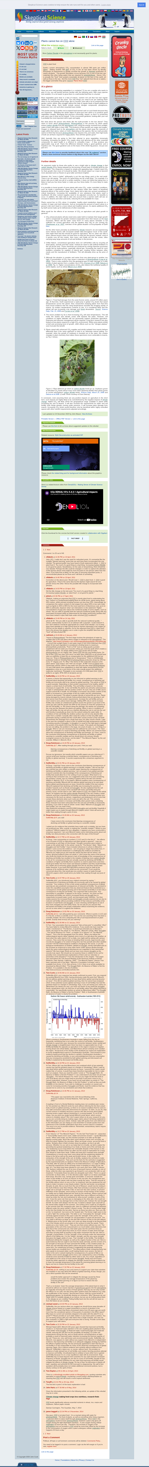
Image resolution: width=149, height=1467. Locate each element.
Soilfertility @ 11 (52, 914)
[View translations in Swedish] (128, 11)
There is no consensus (26, 71)
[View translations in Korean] (91, 11)
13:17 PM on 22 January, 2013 (68, 1131)
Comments (64, 31)
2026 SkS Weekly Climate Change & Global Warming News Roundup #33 (28, 150)
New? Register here (31, 126)
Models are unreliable (25, 77)
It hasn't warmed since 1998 (27, 84)
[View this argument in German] (75, 37)
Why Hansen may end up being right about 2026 (27, 184)
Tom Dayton (51, 1371)
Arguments (29, 31)
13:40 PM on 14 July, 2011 (65, 618)
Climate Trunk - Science (25, 144)
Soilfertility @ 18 (52, 1270)
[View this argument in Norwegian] (95, 37)
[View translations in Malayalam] (98, 11)
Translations (97, 31)
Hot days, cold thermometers (26, 203)
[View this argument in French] (87, 37)
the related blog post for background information (69, 473)
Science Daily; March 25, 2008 (92, 392)
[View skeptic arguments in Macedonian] (95, 11)
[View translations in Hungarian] (72, 11)
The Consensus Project (80, 31)
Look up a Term (28, 1464)
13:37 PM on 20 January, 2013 (68, 878)
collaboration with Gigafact (97, 533)
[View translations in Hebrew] (69, 11)
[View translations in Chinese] (35, 11)
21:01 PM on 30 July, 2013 (64, 1382)
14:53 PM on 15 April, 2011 (65, 589)
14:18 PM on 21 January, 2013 (68, 1063)
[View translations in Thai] (131, 11)
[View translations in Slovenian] (121, 11)
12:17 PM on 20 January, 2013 (68, 837)
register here (51, 1446)
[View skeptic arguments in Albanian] (31, 11)
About (107, 31)
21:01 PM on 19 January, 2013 (68, 763)
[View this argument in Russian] (91, 37)
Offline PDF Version (63, 419)
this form (55, 152)
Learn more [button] (106, 5)
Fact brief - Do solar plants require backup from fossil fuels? (28, 200)
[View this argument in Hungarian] (103, 37)
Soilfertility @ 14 (52, 1093)
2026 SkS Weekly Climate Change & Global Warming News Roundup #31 (28, 188)
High (48, 1399)
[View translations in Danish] (46, 11)
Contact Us (90, 1460)
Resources (52, 31)
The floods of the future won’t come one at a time (27, 165)
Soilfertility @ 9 (51, 818)
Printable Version (47, 419)
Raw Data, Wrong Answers (26, 146)
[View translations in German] (65, 11)
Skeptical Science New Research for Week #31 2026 (27, 192)
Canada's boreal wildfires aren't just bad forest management (27, 213)
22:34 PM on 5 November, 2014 (71, 1411)
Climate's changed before (27, 64)
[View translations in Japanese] (87, 11)
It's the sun (22, 66)
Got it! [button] (141, 5)
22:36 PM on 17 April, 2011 (63, 596)
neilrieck (49, 635)
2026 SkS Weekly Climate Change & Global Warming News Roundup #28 (28, 244)
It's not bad (22, 69)
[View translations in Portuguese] (110, 11)
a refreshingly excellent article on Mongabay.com (71, 1374)
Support (116, 31)
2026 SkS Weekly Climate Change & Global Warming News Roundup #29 (28, 224)
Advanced (78, 48)
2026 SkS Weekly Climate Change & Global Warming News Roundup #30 (28, 206)
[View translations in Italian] (83, 11)
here (47, 226)
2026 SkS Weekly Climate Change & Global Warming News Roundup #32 (28, 170)
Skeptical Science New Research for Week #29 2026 (27, 228)
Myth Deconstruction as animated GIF (69, 435)
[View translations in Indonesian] (80, 11)
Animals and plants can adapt (28, 82)
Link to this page (97, 45)
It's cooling (22, 74)
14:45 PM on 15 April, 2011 (65, 577)
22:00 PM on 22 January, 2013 (71, 1304)
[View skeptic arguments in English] (28, 11)
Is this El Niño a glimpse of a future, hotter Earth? (26, 142)
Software (41, 31)
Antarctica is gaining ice (26, 87)
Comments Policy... (94, 1441)
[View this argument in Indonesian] (99, 37)
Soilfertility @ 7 (51, 745)
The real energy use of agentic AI (28, 157)
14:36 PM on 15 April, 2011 (65, 557)
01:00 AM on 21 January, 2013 (68, 923)
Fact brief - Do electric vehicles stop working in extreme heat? (27, 236)
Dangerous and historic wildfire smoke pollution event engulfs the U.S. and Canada (27, 218)
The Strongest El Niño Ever (26, 221)
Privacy (82, 1460)
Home (19, 31)
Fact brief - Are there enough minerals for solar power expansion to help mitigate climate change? (26, 161)
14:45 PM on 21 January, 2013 (73, 1091)
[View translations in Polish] (106, 11)
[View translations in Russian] (113, 11)
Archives (20, 248)
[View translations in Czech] (42, 11)
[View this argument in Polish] (79, 37)
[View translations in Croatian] (39, 11)
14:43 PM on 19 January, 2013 (68, 676)
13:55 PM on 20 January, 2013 (73, 911)
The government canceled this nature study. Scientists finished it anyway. (27, 196)
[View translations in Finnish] (57, 11)
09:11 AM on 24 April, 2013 (68, 1371)
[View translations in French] (61, 11)
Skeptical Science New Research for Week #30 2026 (27, 210)
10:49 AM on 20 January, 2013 (73, 815)
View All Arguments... (26, 89)
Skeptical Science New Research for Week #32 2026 (27, 173)
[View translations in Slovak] (117, 11)
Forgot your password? (23, 128)
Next (48, 550)
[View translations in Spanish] (124, 11)
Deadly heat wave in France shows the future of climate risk (27, 240)
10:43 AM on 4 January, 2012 (66, 635)
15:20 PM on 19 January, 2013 (73, 743)
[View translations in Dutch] (50, 11)
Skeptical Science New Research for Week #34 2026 (27, 138)
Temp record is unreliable (27, 79)
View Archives (87, 414)
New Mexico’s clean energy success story (26, 177)
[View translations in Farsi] (54, 11)
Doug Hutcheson (53, 743)
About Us (74, 1460)
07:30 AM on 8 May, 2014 (66, 1387)
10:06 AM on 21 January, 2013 (68, 973)
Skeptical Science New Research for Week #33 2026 (27, 154)
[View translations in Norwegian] (102, 11)
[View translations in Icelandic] (76, 11)
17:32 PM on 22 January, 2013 (73, 1267)
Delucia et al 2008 (52, 394)
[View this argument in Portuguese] (83, 37)
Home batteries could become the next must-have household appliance (28, 233)
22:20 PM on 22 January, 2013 (68, 1324)
